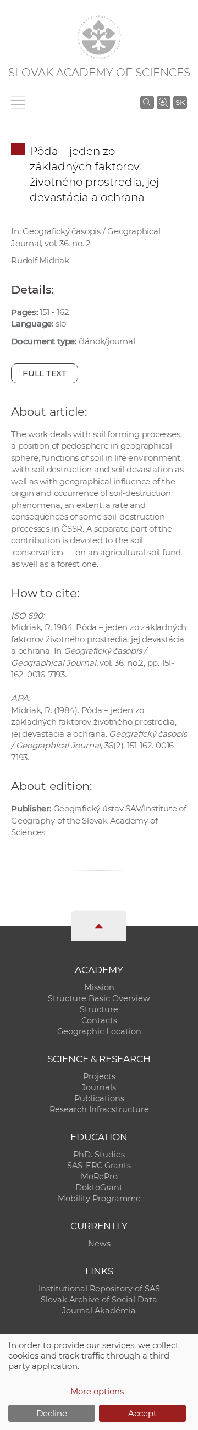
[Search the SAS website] (147, 102)
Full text (45, 373)
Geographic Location (99, 1031)
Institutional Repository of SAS (99, 1289)
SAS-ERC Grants (99, 1165)
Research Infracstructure (99, 1109)
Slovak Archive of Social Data (99, 1300)
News (99, 1244)
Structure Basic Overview (99, 998)
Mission (99, 987)
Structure (99, 1009)
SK (180, 102)
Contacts (99, 1020)
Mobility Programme (99, 1198)
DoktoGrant (99, 1187)
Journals (99, 1087)
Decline (51, 1413)
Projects (99, 1076)
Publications (99, 1098)
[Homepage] (99, 37)
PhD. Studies (99, 1155)
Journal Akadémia (99, 1311)
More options (97, 1391)
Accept (142, 1413)
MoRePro (99, 1176)
